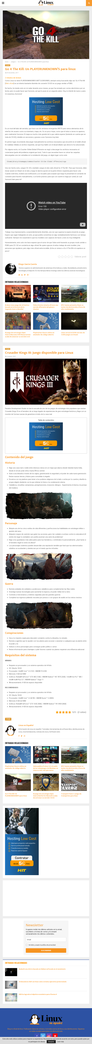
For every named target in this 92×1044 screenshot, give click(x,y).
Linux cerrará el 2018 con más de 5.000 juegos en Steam (73, 333)
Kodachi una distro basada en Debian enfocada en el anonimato (42, 969)
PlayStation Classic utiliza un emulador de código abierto (43, 333)
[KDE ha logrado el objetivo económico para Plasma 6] (11, 997)
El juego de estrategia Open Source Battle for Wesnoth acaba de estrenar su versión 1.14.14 (45, 795)
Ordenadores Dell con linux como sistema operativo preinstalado (42, 981)
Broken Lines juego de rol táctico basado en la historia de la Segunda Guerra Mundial (17, 307)
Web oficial (9, 83)
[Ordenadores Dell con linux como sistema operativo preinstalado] (11, 985)
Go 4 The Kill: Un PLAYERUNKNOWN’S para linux (16, 794)
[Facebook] (36, 1035)
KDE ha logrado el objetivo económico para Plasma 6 (38, 994)
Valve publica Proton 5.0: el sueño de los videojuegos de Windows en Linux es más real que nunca (45, 768)
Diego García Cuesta (28, 264)
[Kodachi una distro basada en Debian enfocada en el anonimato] (11, 972)
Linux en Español (26, 725)
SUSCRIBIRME (46, 950)
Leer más (60, 1041)
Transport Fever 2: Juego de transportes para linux (71, 794)
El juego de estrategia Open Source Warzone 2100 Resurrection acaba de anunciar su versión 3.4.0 (18, 334)
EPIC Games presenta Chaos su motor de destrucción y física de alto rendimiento (73, 307)
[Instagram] (49, 1035)
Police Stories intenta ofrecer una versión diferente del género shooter (45, 307)
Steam (8, 719)
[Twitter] (43, 1035)
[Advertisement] (46, 898)
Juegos (8, 65)
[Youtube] (55, 1035)
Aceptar (51, 1042)
